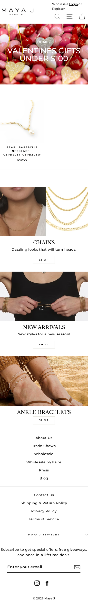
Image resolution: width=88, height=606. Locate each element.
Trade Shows (44, 446)
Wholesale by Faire (43, 462)
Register (58, 8)
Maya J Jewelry (44, 534)
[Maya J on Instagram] (37, 583)
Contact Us (44, 495)
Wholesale (60, 4)
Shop (44, 259)
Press (44, 470)
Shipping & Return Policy (44, 503)
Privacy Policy (44, 511)
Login (73, 4)
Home (42, 42)
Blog (43, 478)
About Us (44, 438)
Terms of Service (44, 519)
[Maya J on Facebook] (47, 583)
